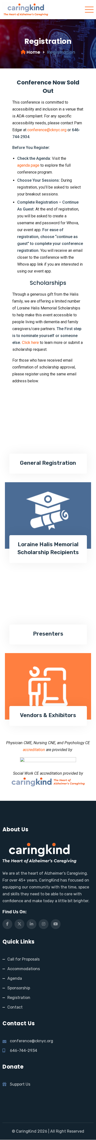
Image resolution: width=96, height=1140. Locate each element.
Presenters (48, 633)
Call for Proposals (23, 959)
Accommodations (23, 968)
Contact (15, 1007)
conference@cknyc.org (46, 130)
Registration (18, 997)
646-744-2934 (23, 1050)
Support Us (20, 1084)
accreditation (34, 749)
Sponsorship (18, 988)
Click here (30, 342)
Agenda (14, 978)
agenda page (28, 165)
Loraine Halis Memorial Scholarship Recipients (48, 548)
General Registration (48, 463)
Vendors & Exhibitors (48, 715)
